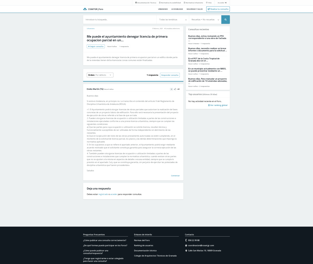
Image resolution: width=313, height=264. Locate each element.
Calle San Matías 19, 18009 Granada (204, 250)
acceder (113, 194)
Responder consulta (169, 75)
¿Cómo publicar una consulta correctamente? (104, 240)
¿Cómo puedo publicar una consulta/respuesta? (95, 252)
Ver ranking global (218, 105)
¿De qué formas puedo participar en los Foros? (105, 245)
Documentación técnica (145, 250)
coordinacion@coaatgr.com (201, 245)
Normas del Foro (142, 240)
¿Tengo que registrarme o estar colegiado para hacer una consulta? (103, 259)
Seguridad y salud (195, 9)
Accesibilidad (177, 9)
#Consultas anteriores (172, 28)
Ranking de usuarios (143, 245)
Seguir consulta (96, 46)
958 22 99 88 (193, 240)
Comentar (175, 175)
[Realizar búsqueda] (225, 19)
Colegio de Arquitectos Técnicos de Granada (155, 255)
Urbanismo (163, 9)
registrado (103, 194)
